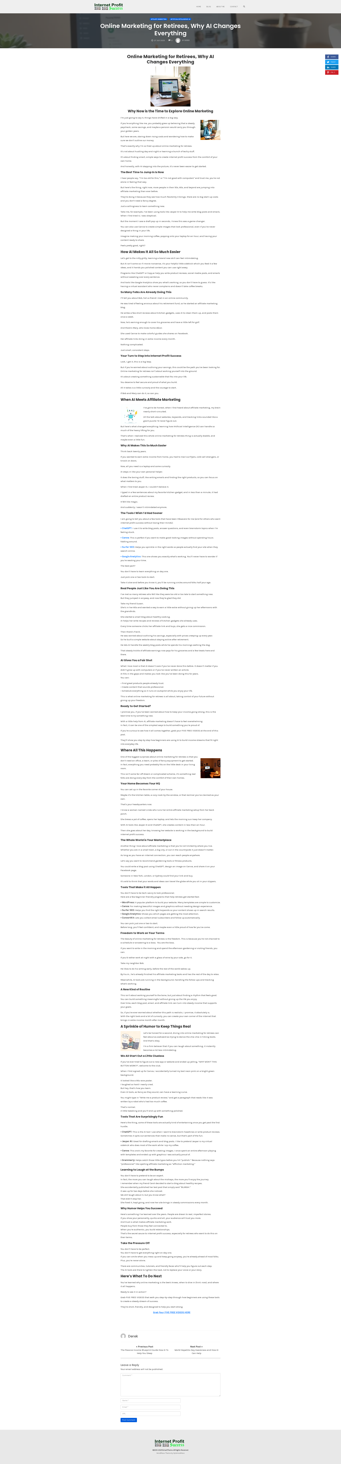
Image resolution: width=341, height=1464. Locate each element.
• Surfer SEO (127, 547)
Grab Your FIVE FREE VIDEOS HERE (171, 1312)
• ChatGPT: (126, 528)
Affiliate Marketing (159, 19)
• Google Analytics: (131, 556)
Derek (133, 1336)
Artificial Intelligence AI (180, 19)
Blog (208, 7)
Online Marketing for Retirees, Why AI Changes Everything (170, 29)
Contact (234, 7)
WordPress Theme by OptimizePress (171, 1453)
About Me (220, 7)
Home (198, 7)
